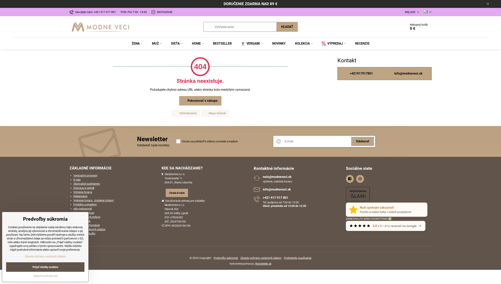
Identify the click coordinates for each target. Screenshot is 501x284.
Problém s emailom (85, 204)
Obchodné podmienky (86, 183)
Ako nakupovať (82, 208)
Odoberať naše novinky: (153, 145)
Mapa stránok (217, 113)
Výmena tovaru (82, 192)
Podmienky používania (297, 258)
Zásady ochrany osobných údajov (261, 258)
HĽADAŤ (287, 27)
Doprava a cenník (83, 188)
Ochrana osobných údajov (89, 229)
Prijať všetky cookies (45, 267)
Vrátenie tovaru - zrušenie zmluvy (93, 200)
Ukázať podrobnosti (45, 275)
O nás (77, 179)
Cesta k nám (177, 192)
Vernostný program (85, 175)
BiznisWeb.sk (263, 263)
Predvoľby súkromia (226, 258)
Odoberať (362, 141)
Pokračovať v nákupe (202, 101)
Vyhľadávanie (188, 113)
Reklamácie (80, 196)
